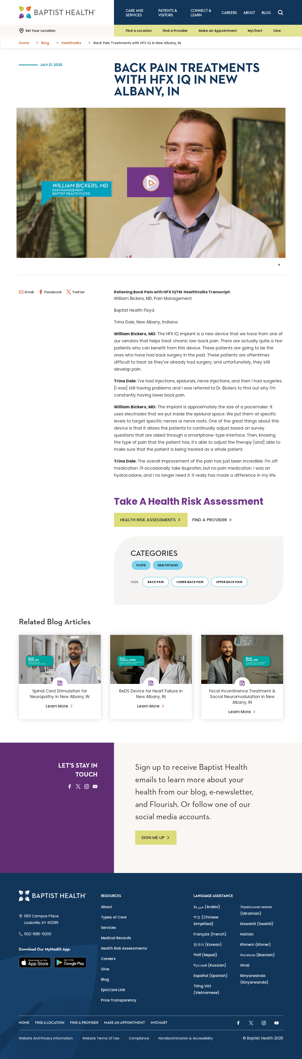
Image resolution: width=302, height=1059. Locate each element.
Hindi (244, 965)
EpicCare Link (113, 989)
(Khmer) (255, 944)
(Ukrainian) (256, 910)
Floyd (141, 565)
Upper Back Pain (229, 582)
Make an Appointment (218, 30)
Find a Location (139, 30)
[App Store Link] (35, 962)
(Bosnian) (257, 954)
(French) (209, 934)
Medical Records (116, 937)
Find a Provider (175, 30)
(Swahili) (256, 923)
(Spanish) (210, 975)
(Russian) (209, 965)
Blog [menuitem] (266, 13)
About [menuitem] (249, 13)
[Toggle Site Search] (280, 12)
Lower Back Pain (189, 582)
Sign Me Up (153, 837)
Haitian (247, 934)
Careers (108, 958)
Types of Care (113, 917)
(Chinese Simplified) (205, 920)
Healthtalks (168, 565)
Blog (105, 979)
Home (24, 1023)
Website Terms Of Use (100, 1038)
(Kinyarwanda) (254, 979)
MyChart (255, 30)
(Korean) (207, 944)
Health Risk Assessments (148, 520)
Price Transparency (118, 1000)
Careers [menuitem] (229, 13)
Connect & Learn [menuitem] (201, 13)
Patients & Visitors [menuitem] (167, 13)
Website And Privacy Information (46, 1038)
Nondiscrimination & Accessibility (186, 1038)
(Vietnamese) (206, 989)
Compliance (139, 1038)
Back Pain (156, 582)
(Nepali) (205, 954)
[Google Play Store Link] (70, 962)
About (106, 906)
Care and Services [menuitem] (134, 13)
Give (277, 30)
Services (108, 927)
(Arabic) (206, 906)
